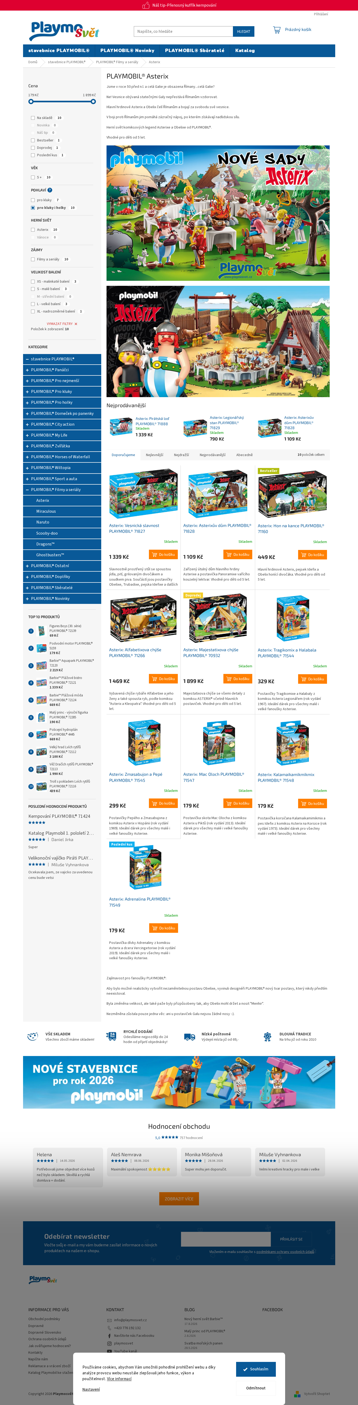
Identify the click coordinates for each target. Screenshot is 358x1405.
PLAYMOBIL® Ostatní (50, 566)
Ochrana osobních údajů (47, 1339)
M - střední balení (54, 296)
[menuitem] (59, 50)
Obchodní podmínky (44, 1319)
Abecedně (244, 455)
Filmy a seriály (52, 259)
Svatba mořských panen (203, 1343)
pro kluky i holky (55, 207)
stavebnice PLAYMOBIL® (52, 359)
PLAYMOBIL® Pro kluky (51, 391)
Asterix (47, 229)
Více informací (119, 1379)
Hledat (243, 31)
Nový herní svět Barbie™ (203, 1319)
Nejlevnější (154, 455)
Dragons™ (45, 544)
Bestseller (48, 140)
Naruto (42, 522)
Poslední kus (50, 155)
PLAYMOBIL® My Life (49, 435)
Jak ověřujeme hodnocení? (49, 1346)
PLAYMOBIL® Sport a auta (54, 479)
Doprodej (47, 147)
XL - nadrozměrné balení (59, 311)
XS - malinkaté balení (56, 281)
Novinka (46, 125)
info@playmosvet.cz (130, 1320)
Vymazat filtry (60, 324)
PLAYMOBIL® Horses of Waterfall (60, 457)
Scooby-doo (47, 533)
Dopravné (36, 1326)
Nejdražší (181, 455)
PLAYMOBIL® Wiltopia (50, 468)
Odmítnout (256, 1388)
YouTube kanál (125, 1351)
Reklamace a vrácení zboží (49, 1366)
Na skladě (49, 118)
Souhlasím (259, 1369)
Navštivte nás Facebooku (134, 1335)
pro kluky (48, 200)
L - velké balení (52, 304)
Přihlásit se (291, 1239)
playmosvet (123, 1343)
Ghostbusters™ (50, 555)
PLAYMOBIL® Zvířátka (50, 446)
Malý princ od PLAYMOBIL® (204, 1331)
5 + (43, 177)
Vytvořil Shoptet (317, 1394)
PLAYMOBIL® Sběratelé (52, 588)
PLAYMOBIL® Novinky (50, 599)
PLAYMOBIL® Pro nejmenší (55, 381)
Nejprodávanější (213, 455)
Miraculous (46, 511)
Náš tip (45, 132)
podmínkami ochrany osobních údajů (285, 1252)
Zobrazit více (179, 1198)
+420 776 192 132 (127, 1328)
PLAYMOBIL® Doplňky (50, 577)
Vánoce (46, 237)
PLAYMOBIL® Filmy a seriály (56, 490)
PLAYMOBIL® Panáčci (50, 370)
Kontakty (35, 1352)
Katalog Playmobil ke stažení (51, 1372)
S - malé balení (52, 289)
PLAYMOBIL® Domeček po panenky (62, 413)
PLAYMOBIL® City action (52, 424)
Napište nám (38, 1359)
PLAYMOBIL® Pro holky (51, 402)
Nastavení (91, 1390)
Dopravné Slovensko (44, 1332)
